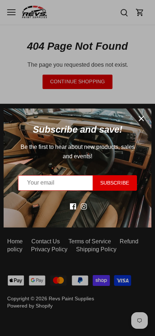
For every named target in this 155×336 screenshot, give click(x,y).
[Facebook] (73, 206)
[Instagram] (84, 206)
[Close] (141, 119)
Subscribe (114, 183)
